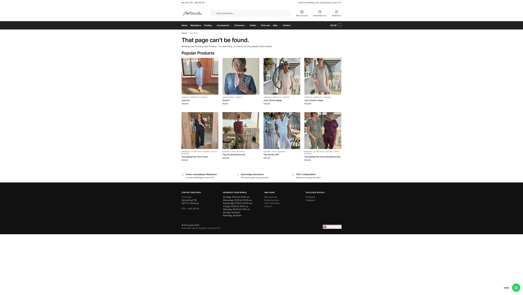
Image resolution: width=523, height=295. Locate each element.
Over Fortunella (271, 203)
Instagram (310, 200)
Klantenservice (319, 15)
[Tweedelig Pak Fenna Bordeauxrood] (322, 130)
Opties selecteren (282, 164)
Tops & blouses (237, 152)
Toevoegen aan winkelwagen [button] (200, 109)
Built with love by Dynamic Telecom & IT (201, 228)
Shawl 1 (226, 100)
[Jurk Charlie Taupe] (322, 76)
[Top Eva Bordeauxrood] (240, 130)
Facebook (310, 197)
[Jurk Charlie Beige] (281, 76)
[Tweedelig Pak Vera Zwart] (200, 130)
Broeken (185, 152)
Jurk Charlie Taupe (313, 100)
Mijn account (302, 15)
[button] (335, 25)
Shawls (238, 97)
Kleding (204, 97)
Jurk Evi (186, 100)
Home (184, 33)
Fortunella (186, 197)
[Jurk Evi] (200, 76)
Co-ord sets (196, 152)
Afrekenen (336, 15)
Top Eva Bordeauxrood (233, 154)
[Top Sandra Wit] (281, 130)
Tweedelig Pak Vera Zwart (195, 156)
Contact (268, 206)
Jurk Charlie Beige (272, 100)
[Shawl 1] (240, 76)
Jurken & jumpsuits (191, 97)
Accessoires (228, 97)
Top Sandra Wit (271, 154)
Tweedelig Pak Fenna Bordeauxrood (322, 156)
